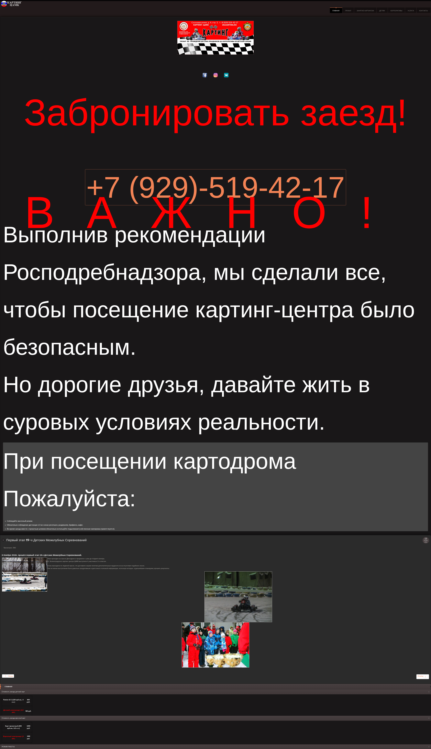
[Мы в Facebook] (205, 73)
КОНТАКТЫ (423, 11)
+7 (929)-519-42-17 (215, 187)
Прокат (348, 11)
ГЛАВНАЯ (335, 11)
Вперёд (420, 676)
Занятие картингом (365, 11)
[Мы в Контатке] (226, 73)
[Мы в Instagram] (215, 73)
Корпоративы (396, 11)
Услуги (411, 11)
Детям (382, 11)
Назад (10, 676)
